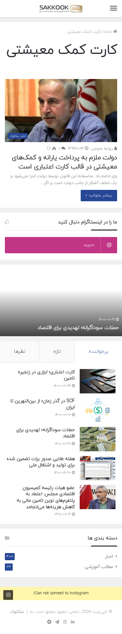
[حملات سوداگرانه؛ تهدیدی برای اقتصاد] (97, 439)
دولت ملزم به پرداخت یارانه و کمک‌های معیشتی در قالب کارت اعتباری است (64, 162)
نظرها (19, 351)
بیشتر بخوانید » (99, 195)
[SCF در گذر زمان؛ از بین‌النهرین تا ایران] (97, 410)
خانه (109, 32)
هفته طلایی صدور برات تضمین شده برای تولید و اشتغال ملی (41, 462)
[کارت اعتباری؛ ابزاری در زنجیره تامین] (97, 381)
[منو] (113, 9)
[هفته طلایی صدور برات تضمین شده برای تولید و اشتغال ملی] (97, 468)
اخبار (109, 556)
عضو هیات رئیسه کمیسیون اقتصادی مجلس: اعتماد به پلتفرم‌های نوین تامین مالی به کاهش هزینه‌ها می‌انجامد (46, 497)
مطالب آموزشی (99, 567)
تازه (57, 351)
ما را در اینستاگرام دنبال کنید (8, 595)
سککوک (17, 612)
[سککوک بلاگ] (61, 8)
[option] (61, 300)
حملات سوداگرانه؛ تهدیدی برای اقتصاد (78, 327)
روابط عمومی (102, 148)
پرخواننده (98, 351)
